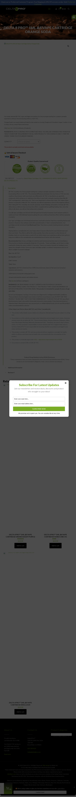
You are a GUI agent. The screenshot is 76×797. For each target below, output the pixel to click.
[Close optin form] (66, 383)
